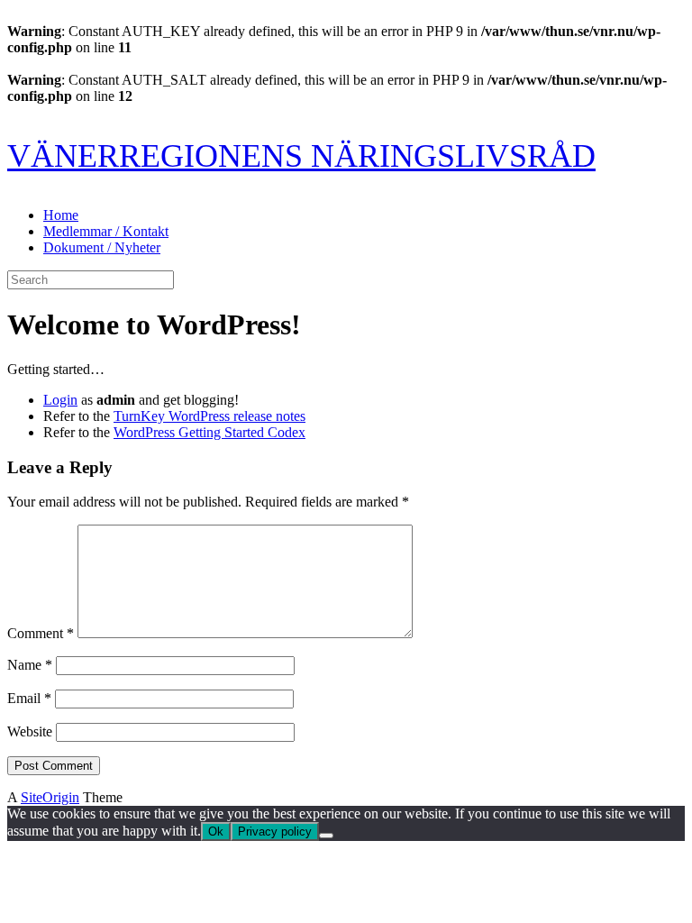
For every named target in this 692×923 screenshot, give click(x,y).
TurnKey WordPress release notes (209, 416)
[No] (326, 835)
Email (29, 698)
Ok (215, 831)
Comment (40, 633)
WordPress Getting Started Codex (209, 432)
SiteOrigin (50, 797)
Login (60, 399)
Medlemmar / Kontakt (105, 231)
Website (29, 731)
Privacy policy (275, 831)
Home (60, 215)
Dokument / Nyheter (101, 247)
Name (29, 664)
